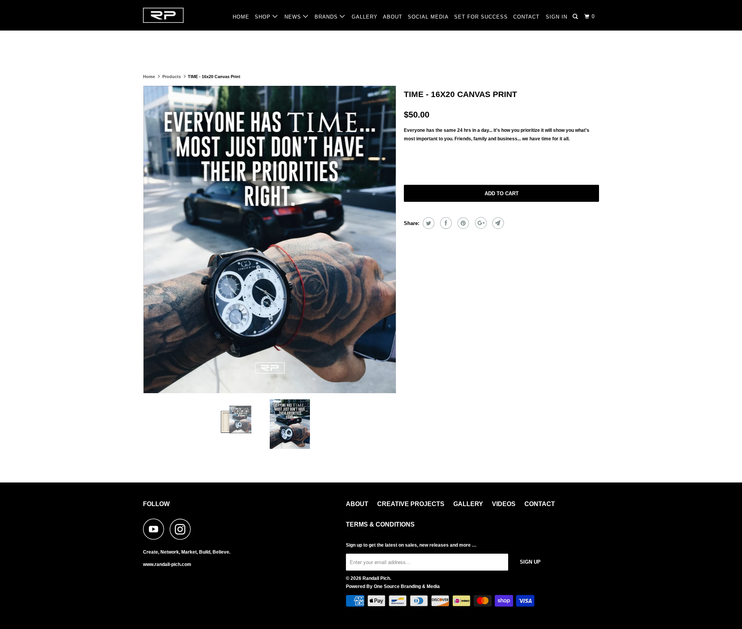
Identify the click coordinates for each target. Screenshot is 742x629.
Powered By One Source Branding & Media (393, 586)
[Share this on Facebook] (445, 223)
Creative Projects (410, 504)
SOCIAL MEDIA (428, 17)
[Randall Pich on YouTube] (155, 529)
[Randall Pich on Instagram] (182, 529)
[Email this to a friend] (497, 223)
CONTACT (526, 17)
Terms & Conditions (380, 524)
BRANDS (327, 17)
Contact (539, 504)
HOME (241, 17)
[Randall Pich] (182, 15)
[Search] (576, 16)
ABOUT (392, 17)
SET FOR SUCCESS (481, 17)
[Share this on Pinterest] (462, 223)
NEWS (293, 17)
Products (171, 76)
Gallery (468, 504)
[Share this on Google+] (480, 223)
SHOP (263, 17)
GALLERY (365, 17)
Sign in (556, 17)
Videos (504, 504)
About (357, 504)
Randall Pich (376, 578)
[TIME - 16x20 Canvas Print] (269, 239)
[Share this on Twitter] (427, 223)
